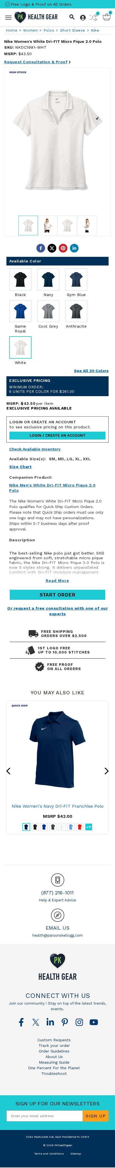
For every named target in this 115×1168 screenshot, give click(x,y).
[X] (36, 1022)
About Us (54, 1056)
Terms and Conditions (49, 1153)
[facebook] (40, 248)
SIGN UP (96, 1115)
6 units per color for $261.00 (42, 389)
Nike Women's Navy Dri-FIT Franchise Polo (58, 806)
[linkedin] (74, 248)
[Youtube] (94, 1022)
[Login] (83, 17)
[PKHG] (36, 17)
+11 (88, 827)
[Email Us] (57, 915)
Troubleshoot (54, 1073)
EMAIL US (58, 928)
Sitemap (75, 1153)
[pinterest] (63, 248)
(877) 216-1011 (57, 893)
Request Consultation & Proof (35, 62)
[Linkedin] (50, 1022)
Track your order (54, 1045)
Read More (57, 580)
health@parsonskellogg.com (57, 935)
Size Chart (20, 466)
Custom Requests (54, 1040)
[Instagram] (79, 1022)
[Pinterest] (65, 1022)
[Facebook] (21, 1022)
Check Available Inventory (35, 449)
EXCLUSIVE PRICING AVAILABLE (39, 408)
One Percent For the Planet (54, 1068)
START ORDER (57, 595)
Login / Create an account (58, 435)
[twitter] (51, 248)
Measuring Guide (54, 1062)
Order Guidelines (54, 1051)
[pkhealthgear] (57, 966)
